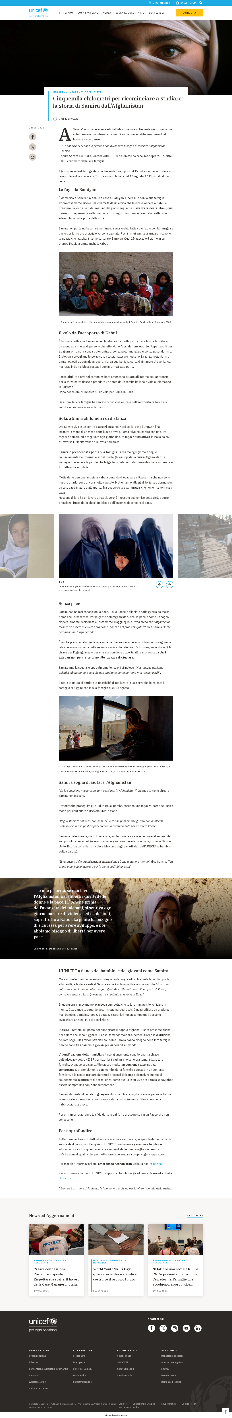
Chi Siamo (66, 12)
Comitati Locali (161, 2)
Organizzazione (37, 1355)
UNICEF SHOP (188, 2)
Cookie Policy (189, 1404)
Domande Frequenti (172, 1382)
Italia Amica (79, 1375)
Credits (123, 1404)
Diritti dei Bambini (82, 1369)
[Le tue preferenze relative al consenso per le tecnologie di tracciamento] (225, 1411)
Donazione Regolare (172, 1355)
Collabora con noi (38, 1388)
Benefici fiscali (169, 1375)
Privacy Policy (168, 1404)
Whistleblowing (37, 1382)
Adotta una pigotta (172, 1362)
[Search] (201, 3)
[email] (32, 157)
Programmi (79, 1355)
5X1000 (165, 1369)
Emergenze (79, 1362)
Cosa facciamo (88, 12)
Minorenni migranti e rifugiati (77, 92)
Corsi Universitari (82, 1382)
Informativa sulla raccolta (116, 1415)
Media (107, 12)
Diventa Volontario (130, 12)
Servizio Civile (124, 1375)
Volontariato (124, 1355)
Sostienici (157, 12)
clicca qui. (65, 1178)
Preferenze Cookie (129, 1407)
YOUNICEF (122, 1362)
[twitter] (32, 147)
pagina (157, 1163)
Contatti (33, 1375)
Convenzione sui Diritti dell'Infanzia (48, 1369)
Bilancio (33, 1362)
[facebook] (32, 137)
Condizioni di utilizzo (143, 1404)
